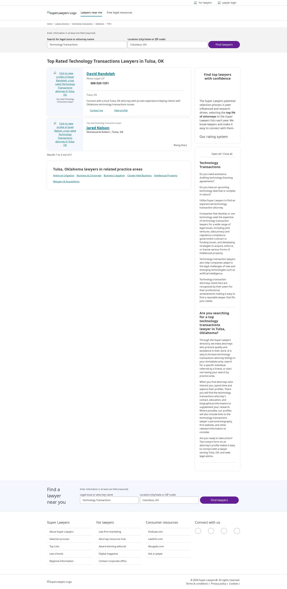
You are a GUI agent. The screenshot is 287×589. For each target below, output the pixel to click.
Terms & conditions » (198, 583)
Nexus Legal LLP (96, 78)
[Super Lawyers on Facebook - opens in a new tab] (198, 531)
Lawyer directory (62, 23)
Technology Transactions (82, 23)
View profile (121, 110)
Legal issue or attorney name (96, 494)
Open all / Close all (222, 153)
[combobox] (87, 44)
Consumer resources (162, 522)
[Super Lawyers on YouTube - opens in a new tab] (224, 531)
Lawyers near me (91, 12)
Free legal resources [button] (119, 12)
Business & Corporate (89, 175)
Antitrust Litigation (63, 175)
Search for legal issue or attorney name (70, 39)
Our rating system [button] (214, 136)
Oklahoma (100, 23)
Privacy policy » (219, 583)
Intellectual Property (165, 175)
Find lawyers (224, 44)
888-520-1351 (100, 83)
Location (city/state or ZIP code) (146, 39)
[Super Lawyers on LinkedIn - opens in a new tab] (237, 531)
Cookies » (234, 583)
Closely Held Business (139, 175)
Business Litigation (114, 175)
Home (49, 23)
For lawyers (105, 522)
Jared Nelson (98, 127)
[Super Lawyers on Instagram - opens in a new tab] (211, 531)
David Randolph (101, 73)
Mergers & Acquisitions (66, 181)
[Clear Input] (123, 44)
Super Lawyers (58, 522)
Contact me (96, 110)
